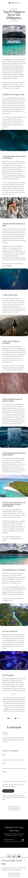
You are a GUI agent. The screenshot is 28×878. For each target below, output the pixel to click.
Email (3, 763)
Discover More (14, 874)
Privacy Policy (11, 797)
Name (4, 755)
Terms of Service (21, 797)
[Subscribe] (22, 839)
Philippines (15, 808)
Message (4, 771)
